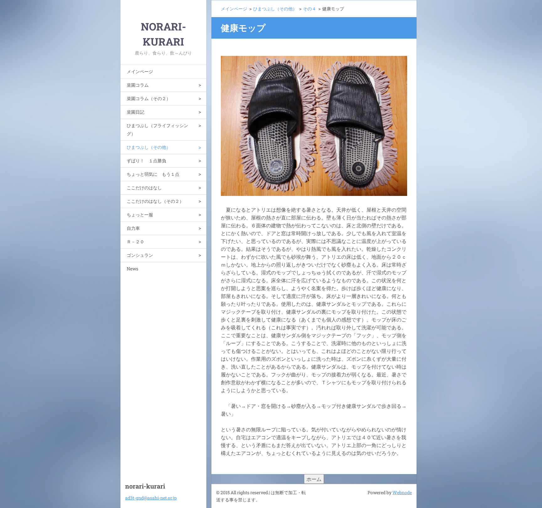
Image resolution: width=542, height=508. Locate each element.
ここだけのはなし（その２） (155, 201)
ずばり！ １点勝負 (146, 161)
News (132, 269)
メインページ (140, 71)
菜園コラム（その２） (149, 98)
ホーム (313, 479)
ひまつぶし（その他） (149, 147)
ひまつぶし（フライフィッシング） (157, 129)
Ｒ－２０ (135, 242)
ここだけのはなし (144, 188)
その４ (309, 9)
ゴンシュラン (140, 255)
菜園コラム (138, 85)
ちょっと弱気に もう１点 (153, 174)
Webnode (402, 492)
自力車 (133, 228)
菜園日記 (135, 112)
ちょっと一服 (140, 215)
